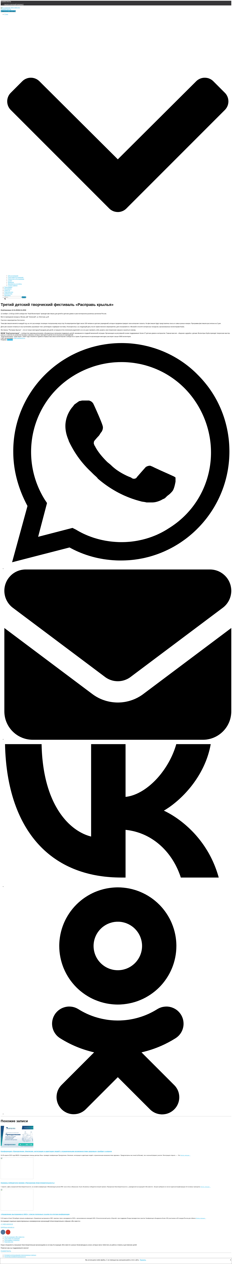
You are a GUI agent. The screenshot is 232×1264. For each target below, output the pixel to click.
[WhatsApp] (117, 568)
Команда (11, 282)
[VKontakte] (117, 886)
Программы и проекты (11, 1240)
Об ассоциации (13, 276)
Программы (8, 287)
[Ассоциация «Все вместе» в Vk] (3, 1232)
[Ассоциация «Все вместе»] (10, 7)
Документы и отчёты (15, 284)
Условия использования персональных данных (20, 1255)
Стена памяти (12, 285)
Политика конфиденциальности (15, 1256)
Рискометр (8, 289)
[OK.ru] (117, 1114)
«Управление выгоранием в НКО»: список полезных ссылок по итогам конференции (35, 1214)
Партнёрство (8, 292)
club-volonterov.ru (19, 338)
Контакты (7, 295)
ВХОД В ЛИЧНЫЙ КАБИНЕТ (14, 4)
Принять (143, 1260)
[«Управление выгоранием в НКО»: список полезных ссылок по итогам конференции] (17, 1210)
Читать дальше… (185, 1155)
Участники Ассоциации (15, 277)
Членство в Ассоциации (16, 279)
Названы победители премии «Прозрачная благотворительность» (28, 1183)
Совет (10, 280)
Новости (7, 290)
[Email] (117, 739)
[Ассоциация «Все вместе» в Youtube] (8, 1232)
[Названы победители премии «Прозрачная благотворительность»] (17, 1178)
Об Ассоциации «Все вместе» (14, 1237)
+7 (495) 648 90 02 (7, 1224)
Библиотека (8, 293)
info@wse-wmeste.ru (7, 1227)
